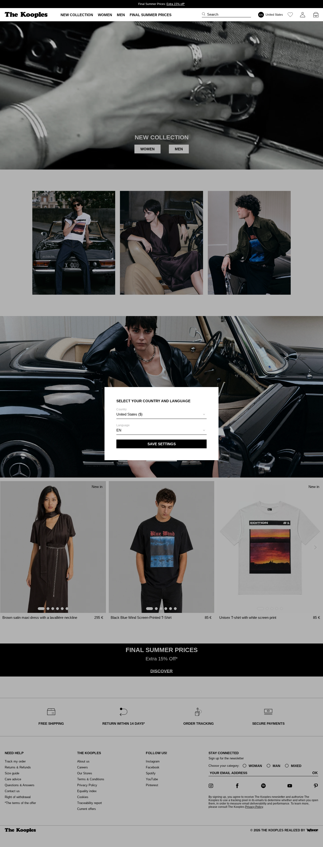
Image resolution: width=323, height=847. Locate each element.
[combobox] (161, 415)
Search (212, 14)
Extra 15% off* (175, 4)
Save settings (161, 444)
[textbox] (161, 414)
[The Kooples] (27, 14)
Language (123, 428)
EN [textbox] (118, 430)
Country (129, 412)
